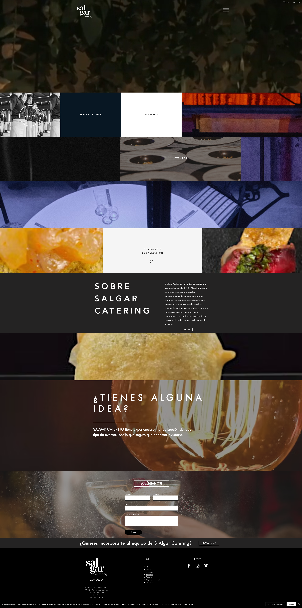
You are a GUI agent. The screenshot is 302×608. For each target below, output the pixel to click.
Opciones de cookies (275, 604)
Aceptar (291, 604)
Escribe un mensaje (132, 514)
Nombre (128, 494)
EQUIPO (30, 116)
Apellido (156, 494)
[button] (151, 483)
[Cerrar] (299, 604)
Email (127, 504)
